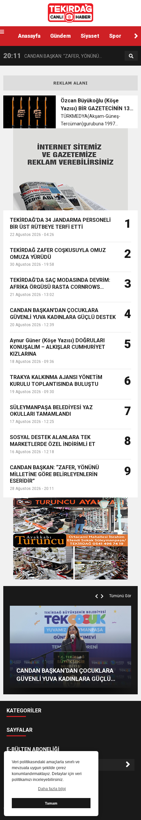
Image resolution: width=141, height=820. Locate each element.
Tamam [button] (51, 803)
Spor (115, 36)
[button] (136, 36)
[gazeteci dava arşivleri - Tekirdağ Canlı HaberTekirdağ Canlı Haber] (70, 12)
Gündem (60, 36)
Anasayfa (29, 36)
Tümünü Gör (120, 596)
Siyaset (90, 36)
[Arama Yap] (131, 56)
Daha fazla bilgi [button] (52, 789)
